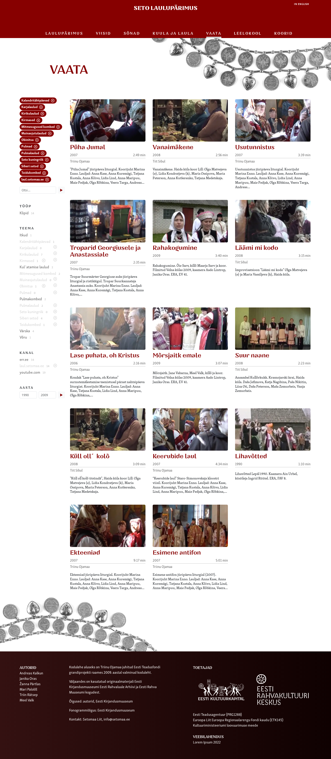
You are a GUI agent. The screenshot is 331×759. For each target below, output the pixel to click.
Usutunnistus (254, 147)
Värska (27, 330)
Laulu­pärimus (64, 33)
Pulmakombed (33, 298)
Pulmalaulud (30, 152)
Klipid (27, 212)
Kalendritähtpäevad (35, 100)
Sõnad (132, 33)
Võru (25, 336)
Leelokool (248, 33)
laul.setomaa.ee (32, 179)
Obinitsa (27, 139)
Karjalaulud (29, 106)
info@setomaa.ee (117, 718)
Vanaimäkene (173, 147)
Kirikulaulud (30, 113)
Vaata (213, 33)
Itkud (26, 234)
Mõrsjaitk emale (177, 355)
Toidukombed (31, 172)
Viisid (103, 33)
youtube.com (32, 372)
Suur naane (252, 355)
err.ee (27, 359)
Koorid (283, 33)
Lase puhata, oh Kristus (104, 355)
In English (301, 4)
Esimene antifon (177, 553)
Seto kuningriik (32, 159)
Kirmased (28, 119)
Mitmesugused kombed (38, 126)
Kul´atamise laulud (36, 266)
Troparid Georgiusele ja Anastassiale (105, 251)
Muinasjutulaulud (34, 133)
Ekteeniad (85, 553)
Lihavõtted (251, 456)
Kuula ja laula (173, 33)
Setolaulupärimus (165, 8)
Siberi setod (30, 165)
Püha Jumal (87, 147)
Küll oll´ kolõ (89, 456)
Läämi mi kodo (256, 248)
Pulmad (27, 146)
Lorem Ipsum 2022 (207, 741)
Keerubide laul (175, 456)
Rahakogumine (175, 248)
